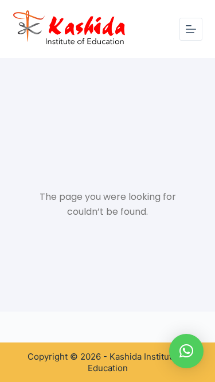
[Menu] (190, 29)
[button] (186, 351)
